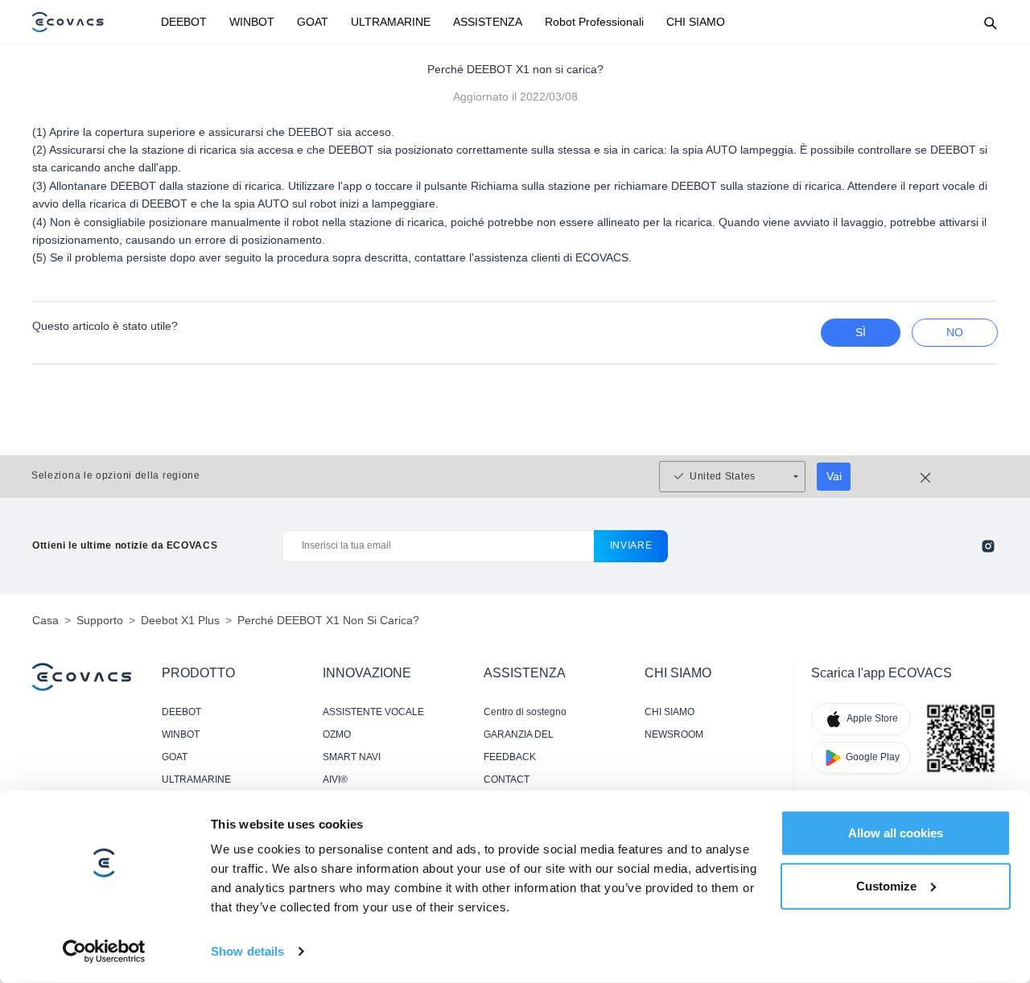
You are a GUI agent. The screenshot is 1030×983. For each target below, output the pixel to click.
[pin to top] (997, 760)
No (954, 332)
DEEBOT (184, 21)
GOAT (312, 21)
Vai (834, 476)
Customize (886, 885)
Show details (247, 951)
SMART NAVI (352, 757)
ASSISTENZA (487, 21)
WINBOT (251, 21)
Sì (860, 332)
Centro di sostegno (525, 712)
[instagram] (988, 546)
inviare (631, 545)
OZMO (337, 734)
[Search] (990, 22)
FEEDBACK (510, 757)
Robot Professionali (594, 21)
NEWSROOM (674, 734)
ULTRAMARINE (391, 21)
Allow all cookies (895, 833)
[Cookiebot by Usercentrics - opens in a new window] (104, 952)
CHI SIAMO (695, 21)
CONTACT (506, 779)
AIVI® (335, 779)
